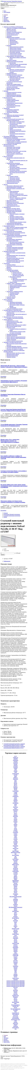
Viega (15, 964)
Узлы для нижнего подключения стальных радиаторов (15, 86)
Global (15, 837)
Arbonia (15, 765)
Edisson (15, 815)
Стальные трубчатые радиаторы (15, 248)
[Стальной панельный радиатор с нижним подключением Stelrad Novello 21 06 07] (8, 546)
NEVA (15, 887)
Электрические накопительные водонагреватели (14, 103)
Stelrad (5, 517)
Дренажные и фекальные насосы (15, 185)
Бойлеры (6, 91)
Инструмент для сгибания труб (17, 125)
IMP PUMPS (15, 851)
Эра (16, 1029)
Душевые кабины (11, 264)
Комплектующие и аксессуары (17, 38)
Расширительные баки (9, 251)
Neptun (15, 886)
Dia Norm (15, 807)
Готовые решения (17, 272)
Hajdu (15, 844)
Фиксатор (15, 1023)
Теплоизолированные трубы (14, 334)
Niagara (15, 888)
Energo (15, 819)
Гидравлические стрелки (13, 33)
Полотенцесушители (9, 230)
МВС (15, 1003)
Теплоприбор (15, 1018)
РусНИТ (15, 1010)
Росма (15, 1007)
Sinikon (15, 926)
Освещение (9, 300)
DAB (15, 797)
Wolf (15, 972)
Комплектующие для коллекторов (18, 64)
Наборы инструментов (15, 129)
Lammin (15, 872)
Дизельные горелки (15, 177)
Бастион (15, 987)
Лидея (15, 1000)
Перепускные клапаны (15, 48)
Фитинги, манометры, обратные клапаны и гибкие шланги (18, 198)
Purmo (15, 906)
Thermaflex (15, 947)
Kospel (15, 867)
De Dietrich (15, 803)
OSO (15, 898)
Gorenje (15, 839)
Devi (15, 805)
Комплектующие (14, 294)
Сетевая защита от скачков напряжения (17, 141)
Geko (15, 836)
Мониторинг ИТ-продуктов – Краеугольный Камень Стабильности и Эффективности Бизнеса (14, 366)
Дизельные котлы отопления (14, 180)
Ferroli (15, 829)
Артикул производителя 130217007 (15, 986)
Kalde (15, 857)
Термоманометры (14, 42)
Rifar (15, 912)
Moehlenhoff (15, 880)
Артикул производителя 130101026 (15, 982)
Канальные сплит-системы (13, 147)
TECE (15, 939)
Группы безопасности (12, 34)
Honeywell (15, 848)
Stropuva (15, 936)
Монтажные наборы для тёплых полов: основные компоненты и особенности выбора (13, 501)
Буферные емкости (11, 93)
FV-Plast (15, 831)
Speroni (15, 930)
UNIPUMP (15, 955)
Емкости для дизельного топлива (15, 228)
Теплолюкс (15, 1017)
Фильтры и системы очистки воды (12, 342)
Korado (15, 865)
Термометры (13, 44)
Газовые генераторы (12, 111)
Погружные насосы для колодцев (15, 203)
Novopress (15, 894)
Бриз (15, 988)
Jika (15, 856)
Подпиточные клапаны (15, 49)
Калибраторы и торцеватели (17, 127)
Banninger (15, 779)
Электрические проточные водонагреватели (13, 106)
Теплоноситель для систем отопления (13, 316)
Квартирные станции (15, 76)
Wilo (15, 971)
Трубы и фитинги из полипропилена (16, 337)
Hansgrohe (15, 845)
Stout (15, 935)
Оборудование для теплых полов (15, 56)
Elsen (15, 817)
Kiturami (15, 863)
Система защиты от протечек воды (12, 310)
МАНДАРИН (15, 1002)
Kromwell (15, 868)
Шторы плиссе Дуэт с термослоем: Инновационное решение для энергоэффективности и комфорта (10, 441)
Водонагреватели (8, 97)
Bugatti (15, 788)
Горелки (9, 175)
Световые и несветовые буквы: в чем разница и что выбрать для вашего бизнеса (14, 471)
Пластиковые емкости (9, 226)
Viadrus (15, 963)
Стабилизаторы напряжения (14, 143)
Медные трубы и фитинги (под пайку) (16, 325)
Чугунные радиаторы (12, 250)
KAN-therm (15, 859)
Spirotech (15, 931)
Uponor (15, 956)
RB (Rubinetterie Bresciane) (15, 907)
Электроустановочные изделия (14, 308)
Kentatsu (15, 860)
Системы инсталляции (12, 270)
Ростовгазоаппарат (15, 1009)
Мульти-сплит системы (12, 149)
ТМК (15, 1021)
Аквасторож (15, 978)
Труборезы (12, 132)
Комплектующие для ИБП (13, 140)
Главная (6, 14)
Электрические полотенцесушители (16, 232)
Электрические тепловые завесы (15, 224)
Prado (15, 903)
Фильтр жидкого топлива (13, 88)
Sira (15, 927)
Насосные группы (14, 80)
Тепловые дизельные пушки (17, 218)
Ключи (11, 128)
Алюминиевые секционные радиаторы (17, 235)
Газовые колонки (11, 99)
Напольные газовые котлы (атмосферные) (16, 165)
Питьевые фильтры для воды (14, 346)
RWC (15, 919)
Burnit (15, 789)
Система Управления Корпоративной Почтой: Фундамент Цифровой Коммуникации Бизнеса (13, 410)
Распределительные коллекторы (15, 61)
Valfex (15, 959)
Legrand (15, 873)
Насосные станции (11, 200)
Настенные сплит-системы (13, 152)
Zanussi (15, 974)
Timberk (15, 951)
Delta (15, 804)
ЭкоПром (15, 1026)
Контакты (6, 20)
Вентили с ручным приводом (17, 69)
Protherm (15, 904)
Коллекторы (13, 62)
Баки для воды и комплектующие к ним (17, 227)
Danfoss (15, 800)
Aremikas (15, 767)
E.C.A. (15, 812)
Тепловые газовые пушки (16, 216)
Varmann (15, 962)
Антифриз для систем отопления (15, 318)
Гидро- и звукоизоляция (16, 284)
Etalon (15, 825)
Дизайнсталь (15, 995)
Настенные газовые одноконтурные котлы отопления (18, 170)
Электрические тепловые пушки (18, 222)
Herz (15, 847)
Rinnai (15, 914)
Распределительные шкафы (14, 65)
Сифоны (12, 288)
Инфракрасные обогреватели (14, 210)
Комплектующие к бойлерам (14, 96)
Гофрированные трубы (12, 321)
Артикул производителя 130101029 (15, 984)
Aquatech (15, 763)
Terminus (15, 946)
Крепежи (15, 278)
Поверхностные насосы (13, 202)
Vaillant (15, 958)
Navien (15, 883)
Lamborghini (15, 871)
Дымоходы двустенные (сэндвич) (15, 115)
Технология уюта (15, 1019)
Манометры (13, 40)
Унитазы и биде (11, 298)
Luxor (15, 875)
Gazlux (15, 833)
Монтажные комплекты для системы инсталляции (20, 280)
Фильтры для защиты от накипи (15, 349)
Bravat (15, 785)
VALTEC (15, 960)
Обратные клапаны (11, 60)
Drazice (15, 811)
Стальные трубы (11, 327)
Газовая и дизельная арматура (14, 32)
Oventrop (15, 900)
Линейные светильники (16, 302)
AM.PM (15, 759)
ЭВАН (15, 1025)
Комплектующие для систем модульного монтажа (17, 78)
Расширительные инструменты (17, 131)
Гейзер (15, 992)
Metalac (15, 878)
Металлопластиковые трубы (14, 326)
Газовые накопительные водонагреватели (13, 101)
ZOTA (15, 976)
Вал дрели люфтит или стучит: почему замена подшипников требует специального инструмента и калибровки (14, 486)
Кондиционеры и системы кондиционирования (10, 145)
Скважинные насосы (12, 204)
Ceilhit (15, 792)
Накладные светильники (16, 303)
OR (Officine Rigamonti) (15, 896)
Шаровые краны (11, 89)
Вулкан (15, 991)
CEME (15, 793)
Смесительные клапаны (16, 53)
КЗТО (15, 998)
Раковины (9, 268)
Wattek (15, 968)
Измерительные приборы (13, 37)
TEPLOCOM (15, 943)
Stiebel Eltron (15, 934)
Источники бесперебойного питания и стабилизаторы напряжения (13, 137)
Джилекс (15, 994)
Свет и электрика (8, 299)
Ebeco (15, 813)
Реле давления (13, 196)
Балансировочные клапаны (16, 46)
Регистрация (7, 12)
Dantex (15, 801)
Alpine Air (15, 757)
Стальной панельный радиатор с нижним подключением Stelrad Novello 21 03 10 (14, 747)
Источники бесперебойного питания (16, 139)
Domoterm (15, 809)
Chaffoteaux (15, 796)
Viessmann (15, 966)
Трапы (11, 290)
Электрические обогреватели (14, 223)
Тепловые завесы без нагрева (14, 211)
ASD (15, 769)
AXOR (15, 775)
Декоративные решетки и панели (18, 286)
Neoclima (15, 884)
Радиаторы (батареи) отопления (12, 234)
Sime (15, 924)
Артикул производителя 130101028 (15, 983)
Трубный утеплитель (12, 335)
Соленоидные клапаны (15, 54)
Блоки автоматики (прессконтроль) (14, 192)
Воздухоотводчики (11, 30)
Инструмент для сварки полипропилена (16, 123)
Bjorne (15, 783)
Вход (5, 11)
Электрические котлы (12, 183)
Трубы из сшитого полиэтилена (15, 341)
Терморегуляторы (11, 357)
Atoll (15, 772)
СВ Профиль (15, 1014)
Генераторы (7, 108)
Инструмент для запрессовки (17, 121)
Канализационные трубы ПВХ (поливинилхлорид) (14, 323)
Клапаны (9, 45)
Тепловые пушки (11, 212)
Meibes (15, 876)
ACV (15, 756)
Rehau (15, 910)
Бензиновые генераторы (13, 109)
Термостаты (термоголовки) (14, 84)
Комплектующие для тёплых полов (16, 353)
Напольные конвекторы (16, 243)
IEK (15, 849)
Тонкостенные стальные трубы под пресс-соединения (17, 332)
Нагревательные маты (12, 355)
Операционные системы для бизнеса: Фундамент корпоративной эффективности (14, 381)
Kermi (15, 861)
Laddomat (15, 869)
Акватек (15, 979)
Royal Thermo (15, 918)
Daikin (15, 799)
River (15, 915)
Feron (15, 828)
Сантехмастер (15, 1013)
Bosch (15, 784)
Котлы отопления (8, 156)
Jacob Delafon (15, 855)
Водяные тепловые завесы (13, 208)
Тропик (15, 1022)
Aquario (15, 761)
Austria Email (15, 773)
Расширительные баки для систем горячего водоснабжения (15, 258)
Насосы (5, 184)
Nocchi (15, 891)
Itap (15, 853)
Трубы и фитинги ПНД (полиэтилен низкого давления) (16, 339)
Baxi (15, 780)
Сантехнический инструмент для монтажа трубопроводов (15, 119)
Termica (15, 944)
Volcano (15, 967)
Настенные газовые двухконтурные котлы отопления (18, 168)
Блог (5, 16)
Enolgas (15, 821)
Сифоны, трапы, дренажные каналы (16, 283)
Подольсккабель (15, 1004)
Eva (15, 827)
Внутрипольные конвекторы (17, 242)
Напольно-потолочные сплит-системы (16, 151)
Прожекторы (13, 307)
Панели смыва (13, 282)
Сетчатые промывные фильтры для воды (17, 347)
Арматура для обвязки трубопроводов (13, 26)
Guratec (15, 843)
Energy (15, 820)
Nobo (15, 890)
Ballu (15, 776)
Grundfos (15, 841)
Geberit (15, 835)
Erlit (15, 823)
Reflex (15, 908)
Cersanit (15, 795)
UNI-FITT (15, 954)
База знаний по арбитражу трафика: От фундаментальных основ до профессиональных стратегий (13, 457)
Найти (2, 8)
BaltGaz (15, 777)
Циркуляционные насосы (13, 206)
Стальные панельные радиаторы (15, 247)
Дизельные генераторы (12, 112)
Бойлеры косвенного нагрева (14, 92)
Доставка (6, 17)
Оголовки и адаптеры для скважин (18, 195)
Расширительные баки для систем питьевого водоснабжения (15, 261)
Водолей (15, 990)
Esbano (15, 824)
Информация (7, 561)
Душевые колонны (14, 292)
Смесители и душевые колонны (15, 291)
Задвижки (9, 36)
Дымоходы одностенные (13, 116)
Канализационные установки (14, 187)
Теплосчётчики (13, 41)
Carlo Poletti (15, 791)
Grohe (15, 840)
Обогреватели (7, 207)
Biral (15, 781)
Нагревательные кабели (13, 354)
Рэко (15, 1011)
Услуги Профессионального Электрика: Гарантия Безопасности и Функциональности (14, 425)
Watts (15, 970)
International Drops (15, 852)
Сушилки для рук (11, 296)
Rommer (15, 916)
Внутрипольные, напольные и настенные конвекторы (14, 240)
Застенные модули (14, 271)
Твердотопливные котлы (13, 181)
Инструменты (7, 117)
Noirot (15, 892)
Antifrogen (15, 760)
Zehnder (15, 975)
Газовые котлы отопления (13, 163)
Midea (15, 879)
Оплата (5, 18)
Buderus (15, 787)
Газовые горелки (14, 176)
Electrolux (15, 816)
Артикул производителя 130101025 (15, 980)
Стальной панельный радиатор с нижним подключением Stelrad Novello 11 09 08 (14, 744)
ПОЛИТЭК (15, 1006)
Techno (15, 940)
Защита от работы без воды (16, 194)
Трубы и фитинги (8, 319)
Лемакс (15, 999)
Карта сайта (7, 21)
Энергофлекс (15, 1027)
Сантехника (7, 263)
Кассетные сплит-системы (13, 148)
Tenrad (15, 942)
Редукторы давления (15, 52)
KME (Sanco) (15, 864)
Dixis (15, 808)
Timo (15, 952)
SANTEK (15, 920)
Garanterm (15, 832)
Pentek (15, 902)
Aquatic (15, 764)
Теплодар (15, 1015)
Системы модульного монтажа (14, 75)
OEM (15, 895)
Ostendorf (15, 899)
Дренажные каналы (15, 287)
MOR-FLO (15, 882)
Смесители (12, 295)
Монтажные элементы (15, 276)
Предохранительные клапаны (17, 50)
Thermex (15, 948)
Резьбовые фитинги (12, 73)
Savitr (15, 922)
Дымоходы (6, 113)
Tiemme (15, 950)
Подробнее (3, 376)
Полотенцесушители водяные (14, 231)
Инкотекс (15, 996)
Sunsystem (15, 938)
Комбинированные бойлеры (14, 95)
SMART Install (15, 928)
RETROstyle (15, 911)
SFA (15, 923)
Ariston (15, 768)
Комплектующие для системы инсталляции (18, 274)
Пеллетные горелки (15, 179)
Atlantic (15, 771)
